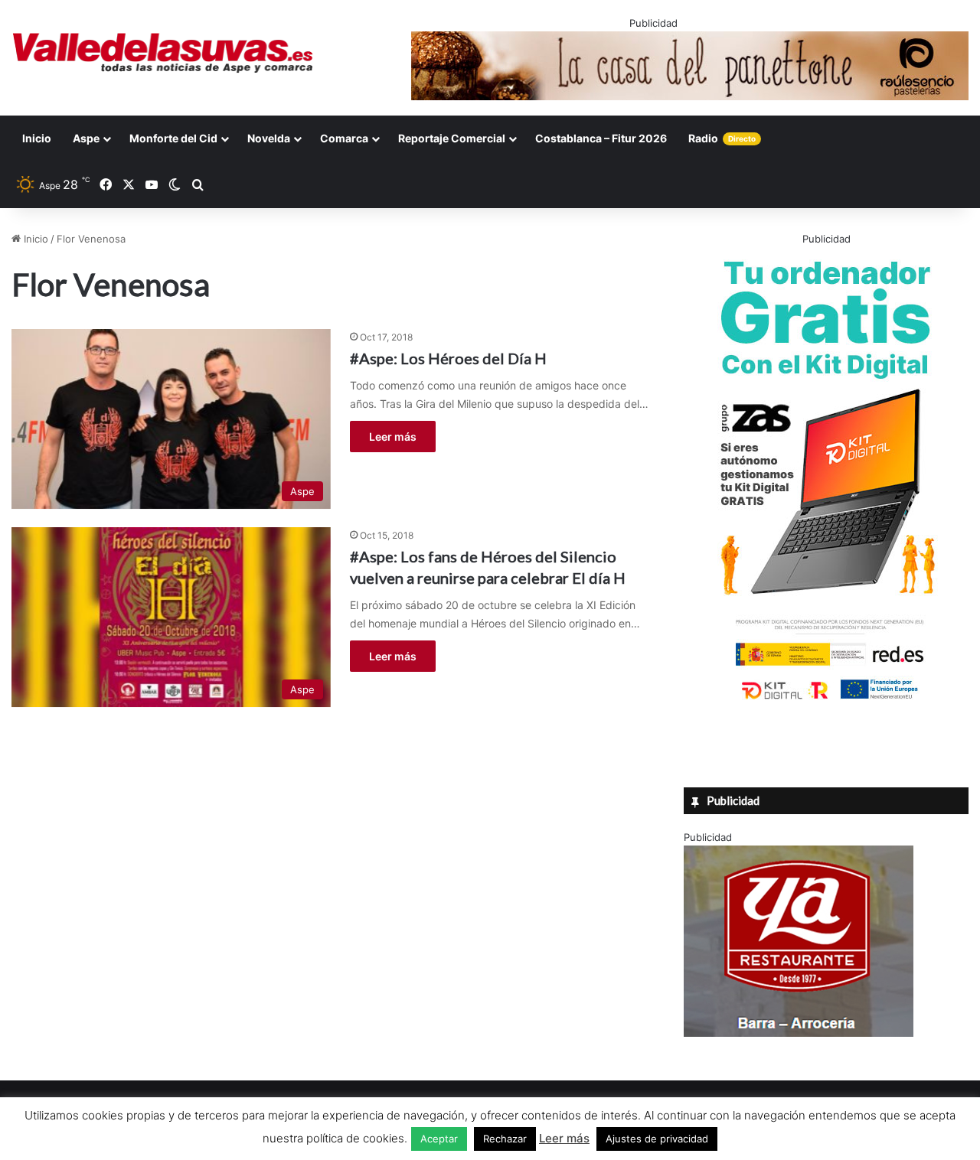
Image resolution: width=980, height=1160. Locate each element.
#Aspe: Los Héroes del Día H (448, 358)
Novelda (268, 138)
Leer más (392, 436)
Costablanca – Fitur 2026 (601, 138)
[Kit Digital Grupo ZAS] (826, 702)
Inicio (36, 138)
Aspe (86, 138)
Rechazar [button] (505, 1138)
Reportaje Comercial (451, 138)
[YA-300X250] (798, 1033)
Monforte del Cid (173, 138)
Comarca (344, 138)
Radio (722, 138)
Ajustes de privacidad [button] (657, 1138)
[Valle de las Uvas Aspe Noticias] (163, 53)
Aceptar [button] (439, 1138)
